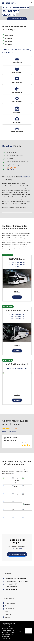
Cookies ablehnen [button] (20, 631)
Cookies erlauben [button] (28, 631)
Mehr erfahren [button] (6, 638)
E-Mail (13, 548)
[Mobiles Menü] (31, 3)
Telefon (20, 548)
